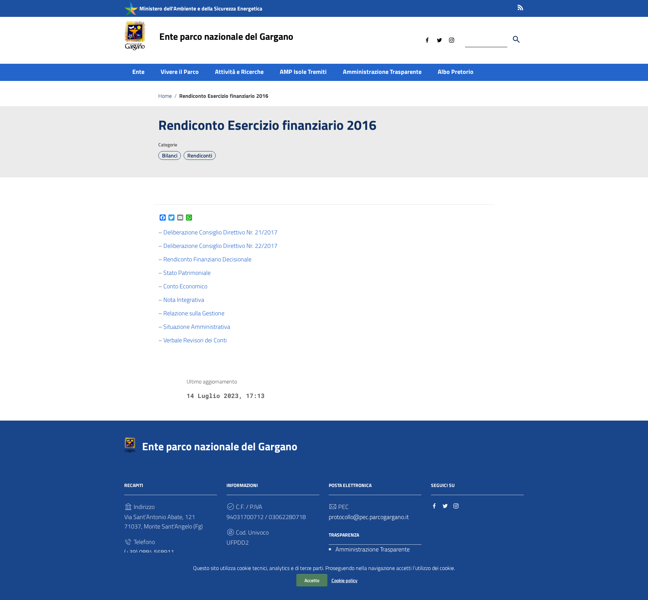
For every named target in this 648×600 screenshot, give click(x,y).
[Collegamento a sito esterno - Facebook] (427, 39)
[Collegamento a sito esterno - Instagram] (452, 39)
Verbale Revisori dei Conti (195, 340)
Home (165, 96)
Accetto (311, 580)
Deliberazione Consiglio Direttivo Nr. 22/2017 (220, 245)
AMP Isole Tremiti (303, 71)
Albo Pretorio (456, 71)
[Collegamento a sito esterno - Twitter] (439, 39)
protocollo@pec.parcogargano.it (369, 516)
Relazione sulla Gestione (193, 313)
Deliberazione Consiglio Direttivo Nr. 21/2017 (220, 232)
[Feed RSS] (520, 6)
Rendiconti (199, 155)
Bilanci (170, 155)
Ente (138, 71)
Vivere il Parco (180, 71)
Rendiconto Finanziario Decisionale (207, 259)
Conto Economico (185, 286)
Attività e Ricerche (239, 71)
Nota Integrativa (183, 299)
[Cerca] (516, 39)
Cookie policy (344, 580)
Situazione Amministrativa (196, 326)
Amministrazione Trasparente (382, 71)
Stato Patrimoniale (187, 272)
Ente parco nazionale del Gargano (226, 36)
